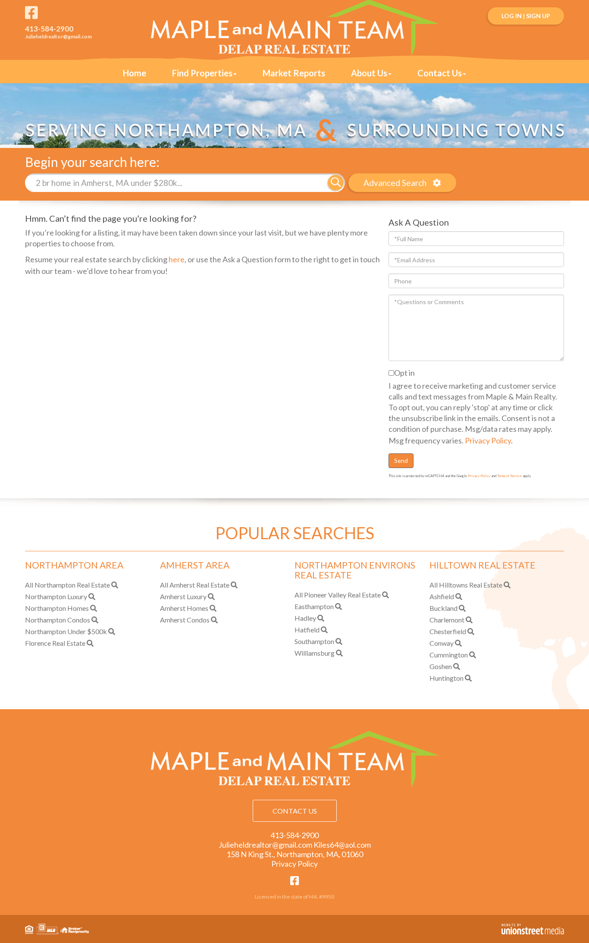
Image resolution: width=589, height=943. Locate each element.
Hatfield (307, 630)
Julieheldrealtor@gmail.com (58, 36)
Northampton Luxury (56, 596)
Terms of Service (509, 476)
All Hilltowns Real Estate (465, 585)
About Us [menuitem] (369, 73)
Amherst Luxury (183, 596)
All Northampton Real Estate (67, 585)
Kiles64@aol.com (342, 844)
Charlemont (446, 620)
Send (401, 460)
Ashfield (441, 596)
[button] (336, 183)
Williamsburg (314, 653)
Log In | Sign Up (525, 15)
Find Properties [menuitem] (202, 73)
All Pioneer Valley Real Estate (337, 595)
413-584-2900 (49, 28)
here (177, 259)
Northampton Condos (57, 620)
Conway (441, 643)
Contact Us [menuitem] (439, 73)
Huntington (446, 678)
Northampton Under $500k (66, 631)
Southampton (314, 641)
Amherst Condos (185, 620)
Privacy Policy (488, 440)
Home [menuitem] (134, 73)
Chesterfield (447, 631)
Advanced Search (394, 183)
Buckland (443, 608)
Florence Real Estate (55, 643)
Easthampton (314, 606)
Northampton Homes (57, 608)
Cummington (448, 655)
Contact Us (295, 811)
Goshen (440, 666)
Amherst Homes (184, 608)
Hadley (305, 618)
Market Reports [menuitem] (294, 73)
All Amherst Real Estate (194, 585)
